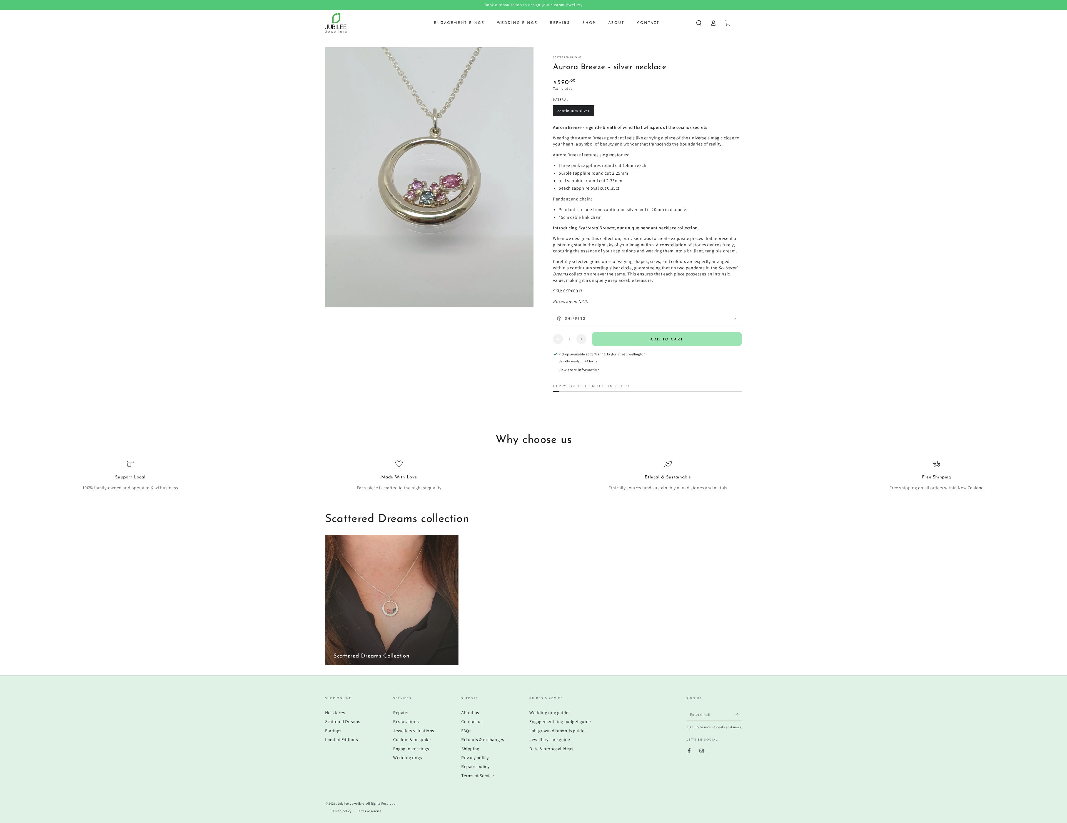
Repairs (400, 713)
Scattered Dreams (567, 57)
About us (470, 713)
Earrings (333, 731)
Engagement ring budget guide (560, 721)
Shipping (470, 749)
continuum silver (573, 112)
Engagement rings (411, 749)
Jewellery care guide (549, 739)
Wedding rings (407, 758)
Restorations (406, 721)
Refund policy (341, 811)
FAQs (466, 731)
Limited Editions (341, 739)
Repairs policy (475, 766)
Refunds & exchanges (482, 739)
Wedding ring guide (549, 713)
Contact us (472, 721)
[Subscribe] (739, 714)
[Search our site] (699, 23)
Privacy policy (474, 758)
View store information (579, 369)
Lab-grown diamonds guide (556, 731)
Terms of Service (477, 776)
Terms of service (369, 811)
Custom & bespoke (412, 739)
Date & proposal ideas (551, 749)
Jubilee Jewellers (351, 803)
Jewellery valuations (413, 731)
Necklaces (335, 713)
